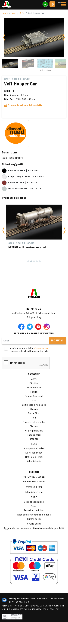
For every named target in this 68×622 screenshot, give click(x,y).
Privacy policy (34, 519)
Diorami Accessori (34, 396)
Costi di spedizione (34, 502)
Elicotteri (34, 383)
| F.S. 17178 (24, 189)
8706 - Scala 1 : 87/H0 (21, 243)
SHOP (34, 497)
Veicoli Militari (34, 388)
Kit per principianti (34, 431)
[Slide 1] (10, 63)
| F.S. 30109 (23, 183)
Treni (14, 13)
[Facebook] (22, 326)
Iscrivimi (57, 341)
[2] (31, 261)
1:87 (22, 13)
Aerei (34, 379)
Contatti (34, 472)
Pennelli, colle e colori (34, 422)
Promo (34, 506)
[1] (28, 261)
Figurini (34, 392)
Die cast (34, 426)
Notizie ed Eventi (34, 457)
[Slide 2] (28, 63)
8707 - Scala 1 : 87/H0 (17, 79)
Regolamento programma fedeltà (34, 515)
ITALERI (34, 439)
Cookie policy (34, 524)
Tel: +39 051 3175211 (34, 477)
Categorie (34, 374)
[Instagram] (46, 326)
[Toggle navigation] (63, 4)
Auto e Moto (34, 413)
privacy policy (41, 348)
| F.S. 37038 (23, 171)
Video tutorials (34, 461)
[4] (37, 261)
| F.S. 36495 (26, 177)
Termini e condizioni (34, 510)
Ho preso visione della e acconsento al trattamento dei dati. (28, 350)
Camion (34, 409)
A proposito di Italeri (34, 448)
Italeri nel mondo (34, 453)
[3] (34, 261)
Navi (34, 401)
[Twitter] (30, 326)
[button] (3, 230)
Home (5, 13)
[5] (40, 261)
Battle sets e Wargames (34, 405)
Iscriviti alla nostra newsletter (34, 334)
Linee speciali (34, 435)
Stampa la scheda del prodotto (25, 105)
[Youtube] (39, 326)
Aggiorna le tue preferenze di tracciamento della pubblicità (34, 528)
